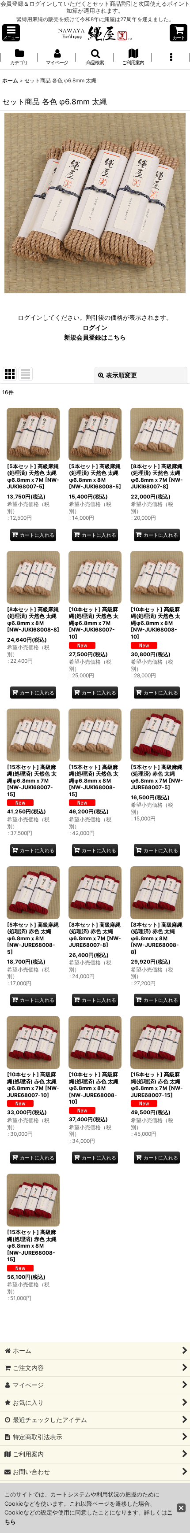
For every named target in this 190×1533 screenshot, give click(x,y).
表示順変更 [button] (121, 375)
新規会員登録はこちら (95, 337)
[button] (11, 32)
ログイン (95, 327)
